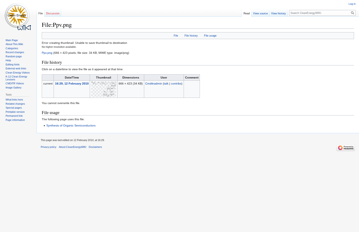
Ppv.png (47, 52)
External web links (16, 68)
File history (191, 35)
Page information (15, 120)
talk (166, 83)
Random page (14, 56)
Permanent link (14, 115)
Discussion (52, 13)
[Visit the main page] (18, 16)
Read (246, 13)
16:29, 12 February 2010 (72, 83)
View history (278, 13)
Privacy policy (48, 147)
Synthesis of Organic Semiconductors (71, 125)
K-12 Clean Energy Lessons (16, 78)
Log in (352, 3)
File (176, 35)
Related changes (15, 103)
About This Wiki (14, 44)
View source (260, 13)
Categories (12, 48)
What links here (14, 99)
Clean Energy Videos (18, 72)
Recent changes (15, 52)
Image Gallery (13, 87)
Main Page (12, 40)
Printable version (15, 111)
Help (8, 60)
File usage (210, 35)
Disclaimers (95, 147)
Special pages (14, 107)
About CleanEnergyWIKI (72, 147)
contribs (176, 83)
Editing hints (13, 64)
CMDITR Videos (15, 83)
